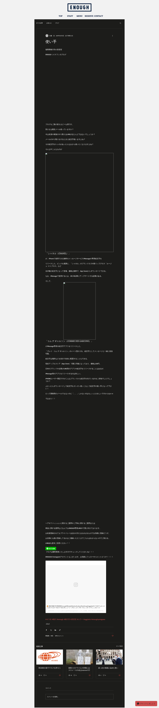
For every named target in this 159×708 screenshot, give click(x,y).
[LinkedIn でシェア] (55, 630)
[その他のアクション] (112, 36)
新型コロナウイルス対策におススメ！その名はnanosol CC (79, 669)
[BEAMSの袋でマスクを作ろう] (49, 657)
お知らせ (49, 23)
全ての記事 (39, 23)
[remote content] (79, 549)
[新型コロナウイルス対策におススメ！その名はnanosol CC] (79, 657)
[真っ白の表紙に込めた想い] (109, 657)
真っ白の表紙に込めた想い (108, 668)
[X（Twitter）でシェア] (51, 630)
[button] (120, 23)
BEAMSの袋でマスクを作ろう (50, 668)
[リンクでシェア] (60, 630)
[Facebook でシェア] (46, 630)
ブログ (57, 23)
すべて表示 (119, 646)
